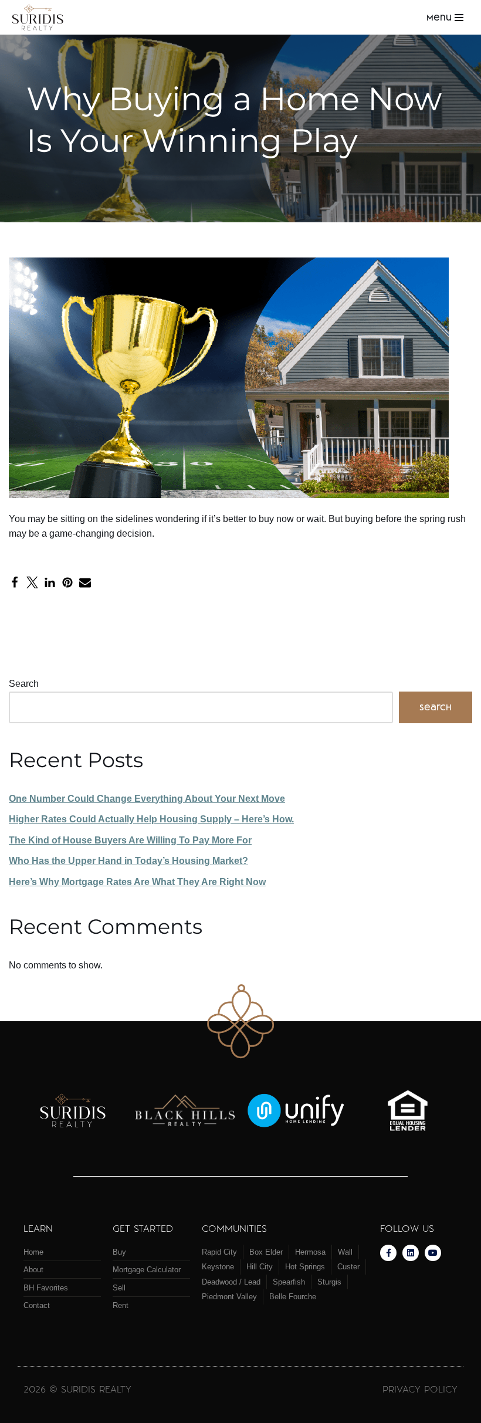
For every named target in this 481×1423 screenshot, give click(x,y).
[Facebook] (15, 582)
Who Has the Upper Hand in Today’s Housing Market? (128, 861)
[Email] (85, 582)
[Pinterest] (67, 582)
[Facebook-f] (388, 1253)
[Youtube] (433, 1253)
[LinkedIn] (50, 582)
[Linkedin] (410, 1253)
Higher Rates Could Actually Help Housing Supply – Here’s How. (151, 819)
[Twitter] (32, 582)
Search (24, 684)
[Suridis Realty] (41, 17)
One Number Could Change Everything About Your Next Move (147, 799)
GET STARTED (143, 1228)
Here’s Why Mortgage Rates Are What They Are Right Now (137, 882)
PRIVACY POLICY (420, 1388)
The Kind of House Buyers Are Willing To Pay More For (130, 840)
